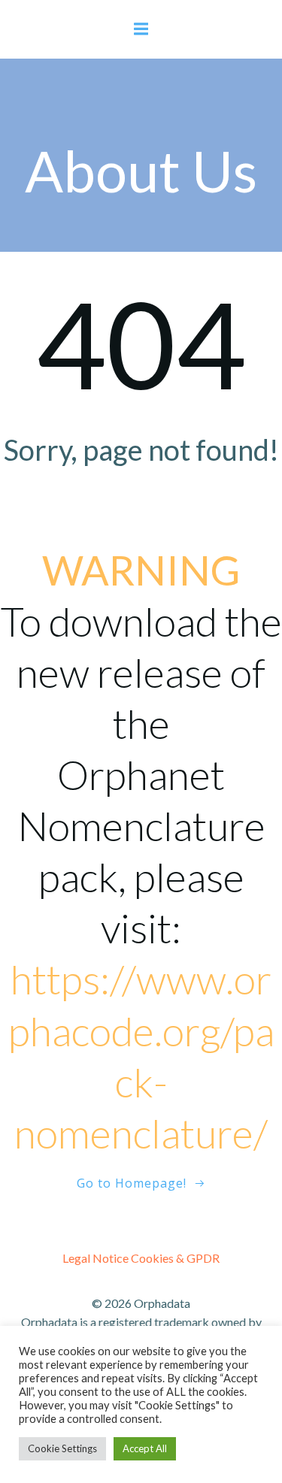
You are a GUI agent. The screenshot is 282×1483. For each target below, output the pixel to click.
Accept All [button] (145, 1448)
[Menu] (141, 29)
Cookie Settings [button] (62, 1448)
